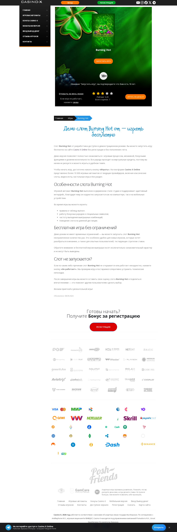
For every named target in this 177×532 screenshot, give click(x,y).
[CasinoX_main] (150, 3)
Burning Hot (83, 118)
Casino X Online (80, 149)
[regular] (102, 93)
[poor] (98, 93)
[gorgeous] (111, 93)
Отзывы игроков (30, 36)
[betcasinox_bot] (154, 3)
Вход (70, 3)
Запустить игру (103, 61)
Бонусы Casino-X (30, 20)
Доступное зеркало (99, 505)
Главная (26, 10)
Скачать (131, 505)
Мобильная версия (31, 26)
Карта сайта (144, 505)
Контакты (27, 41)
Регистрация (106, 3)
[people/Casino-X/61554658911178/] (146, 3)
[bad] (93, 93)
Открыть (159, 527)
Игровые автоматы (31, 15)
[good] (107, 93)
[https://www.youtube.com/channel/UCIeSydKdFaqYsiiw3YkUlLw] (138, 3)
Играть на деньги (135, 97)
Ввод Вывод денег (31, 31)
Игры (70, 118)
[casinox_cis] (142, 3)
